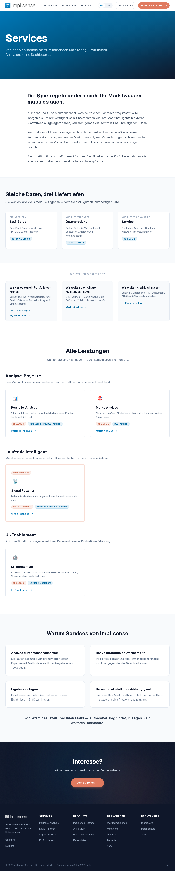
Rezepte (111, 840)
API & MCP (79, 828)
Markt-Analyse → (76, 307)
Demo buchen (125, 5)
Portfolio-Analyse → (21, 310)
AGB (143, 834)
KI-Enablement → (132, 303)
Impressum (147, 822)
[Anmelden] (167, 5)
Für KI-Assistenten (83, 834)
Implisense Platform (84, 822)
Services (49, 5)
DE (101, 5)
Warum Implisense (117, 822)
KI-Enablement (47, 840)
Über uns (86, 5)
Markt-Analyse (47, 828)
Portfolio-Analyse (49, 822)
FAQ (109, 846)
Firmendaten (80, 840)
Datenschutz (148, 828)
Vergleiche (112, 828)
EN (108, 5)
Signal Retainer (47, 834)
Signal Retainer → (20, 315)
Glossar (111, 834)
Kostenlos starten (151, 5)
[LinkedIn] (168, 865)
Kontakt (9, 845)
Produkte (67, 5)
